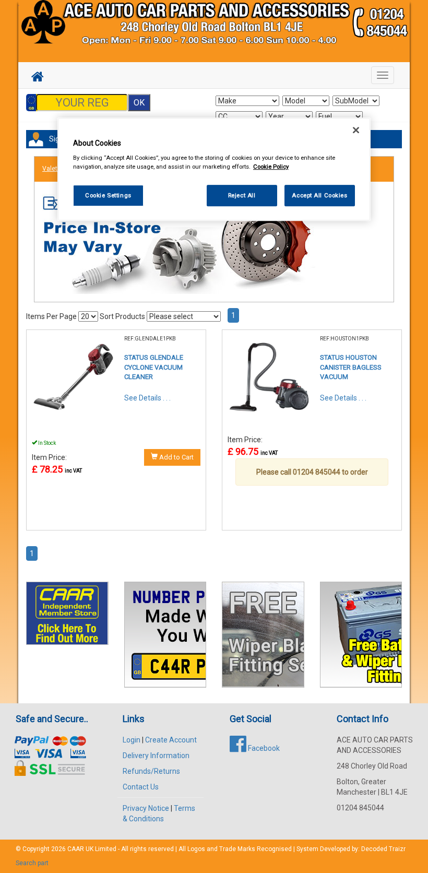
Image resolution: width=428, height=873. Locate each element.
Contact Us (141, 787)
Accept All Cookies (319, 195)
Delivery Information (156, 755)
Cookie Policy (271, 167)
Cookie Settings (108, 195)
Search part (32, 863)
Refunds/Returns (151, 771)
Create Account (171, 740)
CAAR (75, 849)
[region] (214, 169)
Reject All (242, 195)
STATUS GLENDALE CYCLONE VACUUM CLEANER (153, 367)
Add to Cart (176, 457)
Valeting (54, 168)
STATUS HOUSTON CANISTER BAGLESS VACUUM (351, 367)
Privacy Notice (146, 808)
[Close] (355, 130)
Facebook (263, 748)
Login (131, 740)
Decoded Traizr (383, 849)
